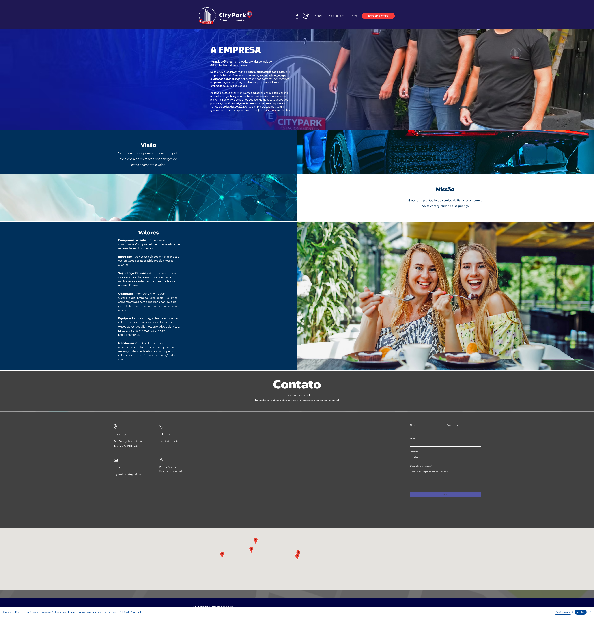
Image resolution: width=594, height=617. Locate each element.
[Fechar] (590, 612)
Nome (413, 425)
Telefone (414, 452)
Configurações (563, 612)
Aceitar (580, 612)
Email (412, 438)
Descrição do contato (420, 466)
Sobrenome (452, 425)
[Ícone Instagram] (305, 15)
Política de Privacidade (131, 612)
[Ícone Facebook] (297, 15)
